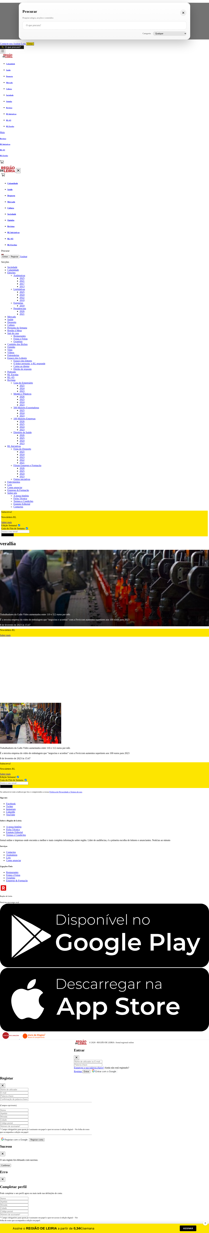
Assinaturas (11, 855)
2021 (22, 281)
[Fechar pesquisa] (183, 12)
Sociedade (12, 267)
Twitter (9, 806)
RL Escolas (12, 374)
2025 (22, 278)
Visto (9, 349)
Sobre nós (12, 493)
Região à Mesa (14, 330)
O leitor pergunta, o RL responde (29, 363)
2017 (22, 283)
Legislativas (19, 289)
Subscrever (7, 535)
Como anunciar (14, 487)
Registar (14, 256)
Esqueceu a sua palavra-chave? (89, 1067)
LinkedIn (10, 812)
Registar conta (36, 1140)
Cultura (11, 325)
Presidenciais (19, 308)
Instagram (11, 809)
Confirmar (5, 1165)
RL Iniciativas (14, 446)
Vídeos (10, 352)
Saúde (10, 319)
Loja (23, 43)
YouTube (10, 814)
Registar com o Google (16, 1139)
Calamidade (13, 270)
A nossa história (21, 495)
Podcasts (11, 372)
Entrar (30, 44)
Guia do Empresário (23, 383)
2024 (22, 294)
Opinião (11, 347)
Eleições (11, 272)
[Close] (76, 1057)
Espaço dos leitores (22, 360)
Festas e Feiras (20, 338)
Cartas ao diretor (21, 366)
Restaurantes (19, 336)
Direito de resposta (22, 369)
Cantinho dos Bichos (17, 344)
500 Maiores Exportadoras (26, 407)
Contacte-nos (6, 43)
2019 (22, 300)
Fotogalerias (13, 355)
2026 (22, 311)
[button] (104, 132)
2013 (22, 286)
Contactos (18, 506)
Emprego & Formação (18, 490)
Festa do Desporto (22, 449)
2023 (22, 391)
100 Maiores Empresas (24, 418)
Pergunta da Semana (17, 327)
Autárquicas (19, 275)
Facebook (11, 803)
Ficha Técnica (20, 498)
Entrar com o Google (105, 1071)
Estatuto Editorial (21, 504)
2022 (22, 297)
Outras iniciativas (21, 479)
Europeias (18, 303)
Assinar (17, 43)
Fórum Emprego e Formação (27, 465)
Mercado (11, 316)
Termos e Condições (23, 501)
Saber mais (6, 522)
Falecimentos (13, 482)
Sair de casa (13, 333)
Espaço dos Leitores (17, 358)
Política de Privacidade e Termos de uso (65, 792)
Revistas (11, 380)
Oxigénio (17, 341)
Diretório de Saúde (22, 432)
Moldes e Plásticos (22, 394)
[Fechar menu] (18, 170)
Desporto (11, 322)
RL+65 (10, 377)
